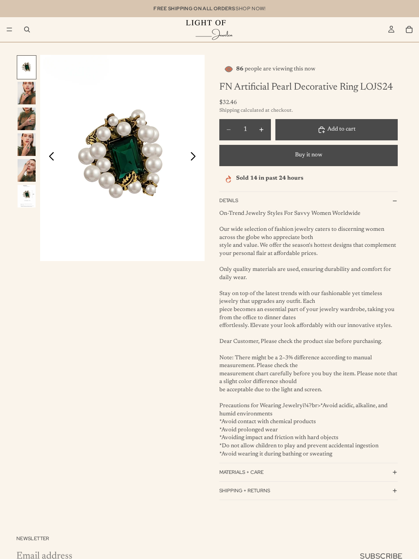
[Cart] (409, 29)
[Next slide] (195, 158)
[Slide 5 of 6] (27, 170)
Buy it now (308, 155)
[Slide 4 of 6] (27, 144)
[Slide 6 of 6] (27, 196)
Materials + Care (241, 472)
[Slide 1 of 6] (27, 67)
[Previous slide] (49, 158)
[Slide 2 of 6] (27, 93)
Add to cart (341, 129)
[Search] (27, 29)
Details (228, 200)
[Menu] (9, 29)
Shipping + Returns (244, 490)
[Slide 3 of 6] (27, 119)
